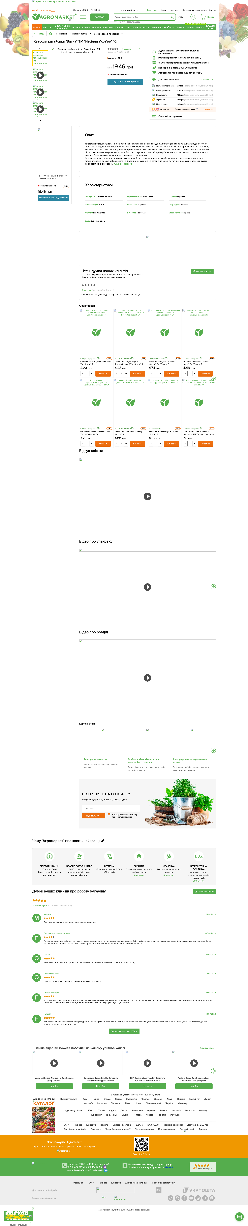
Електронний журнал (136, 1182)
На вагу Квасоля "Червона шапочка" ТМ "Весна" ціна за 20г (199, 433)
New (45, 27)
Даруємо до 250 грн (197, 1124)
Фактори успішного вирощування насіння (190, 761)
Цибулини (108, 27)
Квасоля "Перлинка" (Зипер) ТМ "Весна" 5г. (130, 433)
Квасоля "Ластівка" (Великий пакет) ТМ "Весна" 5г (196, 362)
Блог (66, 1124)
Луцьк (207, 1099)
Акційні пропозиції (43, 10)
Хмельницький (154, 1103)
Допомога (96, 1129)
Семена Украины (98, 221)
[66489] (103, 728)
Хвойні (167, 27)
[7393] (192, 728)
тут (127, 277)
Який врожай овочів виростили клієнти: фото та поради (143, 761)
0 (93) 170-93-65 (91, 10)
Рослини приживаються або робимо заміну (179, 57)
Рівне (127, 1103)
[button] (197, 109)
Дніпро (118, 1099)
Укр (181, 17)
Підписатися (93, 815)
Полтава (115, 1103)
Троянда (130, 22)
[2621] (147, 728)
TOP (50, 27)
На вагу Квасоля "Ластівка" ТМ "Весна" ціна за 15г (95, 433)
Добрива (200, 27)
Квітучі (146, 27)
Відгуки (139, 1124)
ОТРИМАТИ (18, 1204)
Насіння (76, 27)
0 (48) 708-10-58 (76, 1170)
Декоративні (156, 27)
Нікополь (102, 1103)
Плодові (119, 27)
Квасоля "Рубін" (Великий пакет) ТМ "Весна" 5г (95, 362)
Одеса (107, 1099)
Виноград (96, 27)
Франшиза (152, 10)
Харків (96, 1099)
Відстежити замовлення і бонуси (199, 10)
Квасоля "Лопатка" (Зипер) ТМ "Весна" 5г (163, 433)
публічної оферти (123, 163)
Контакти (91, 1124)
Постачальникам (166, 1129)
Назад (40, 33)
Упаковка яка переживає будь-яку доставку (180, 73)
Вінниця (181, 1099)
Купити (103, 373)
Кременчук (111, 1114)
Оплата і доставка (169, 10)
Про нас (78, 1124)
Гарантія (104, 1124)
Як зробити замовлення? (118, 1129)
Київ (85, 1099)
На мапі (169, 1167)
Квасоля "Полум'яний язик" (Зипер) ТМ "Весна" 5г (162, 362)
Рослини (190, 26)
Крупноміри (178, 27)
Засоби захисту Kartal (75, 1129)
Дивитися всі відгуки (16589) (124, 1031)
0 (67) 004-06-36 (95, 1170)
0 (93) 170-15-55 (94, 1167)
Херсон (158, 1099)
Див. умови (139, 875)
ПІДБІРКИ (37, 27)
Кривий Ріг (194, 1099)
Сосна (137, 22)
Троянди (86, 27)
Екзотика (136, 27)
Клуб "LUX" (153, 1124)
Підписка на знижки (173, 1124)
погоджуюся (120, 814)
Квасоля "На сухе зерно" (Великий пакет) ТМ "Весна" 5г (129, 362)
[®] (53, 19)
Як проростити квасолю (96, 759)
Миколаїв (88, 1103)
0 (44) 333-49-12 (76, 1167)
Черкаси (146, 1099)
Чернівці (203, 1110)
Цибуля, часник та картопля (62, 27)
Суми (138, 1103)
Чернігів (169, 1103)
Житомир (182, 1103)
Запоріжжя (131, 1099)
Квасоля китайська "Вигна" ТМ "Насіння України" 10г (52, 177)
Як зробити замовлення (163, 1182)
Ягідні (127, 27)
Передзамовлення (144, 1129)
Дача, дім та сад (210, 27)
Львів (169, 1099)
